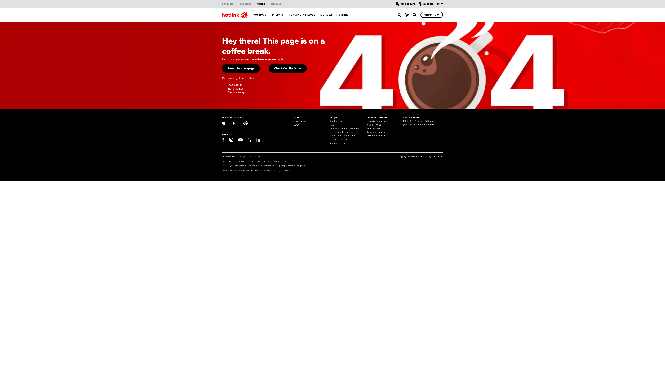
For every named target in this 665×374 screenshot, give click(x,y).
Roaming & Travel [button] (302, 14)
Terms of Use (373, 128)
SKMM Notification (376, 135)
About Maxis (299, 120)
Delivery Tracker (338, 139)
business (245, 4)
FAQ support (235, 85)
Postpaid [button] (260, 14)
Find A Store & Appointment (345, 128)
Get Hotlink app (237, 92)
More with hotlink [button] (334, 14)
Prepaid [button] (277, 14)
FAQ (332, 124)
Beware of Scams (375, 132)
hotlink (261, 4)
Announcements (338, 143)
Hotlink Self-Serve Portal (342, 135)
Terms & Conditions (376, 120)
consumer (228, 4)
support (428, 4)
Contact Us (336, 120)
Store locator (235, 88)
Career (296, 124)
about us (276, 4)
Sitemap (286, 170)
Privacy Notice (374, 124)
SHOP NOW (431, 14)
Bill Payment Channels (341, 132)
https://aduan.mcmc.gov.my (294, 165)
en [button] (438, 4)
